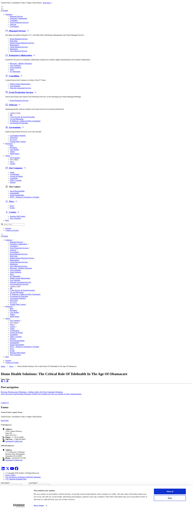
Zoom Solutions (15, 67)
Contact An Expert (12, 230)
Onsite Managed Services (19, 47)
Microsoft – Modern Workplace (21, 63)
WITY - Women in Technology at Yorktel (24, 197)
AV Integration (15, 71)
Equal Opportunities (17, 195)
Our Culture (14, 322)
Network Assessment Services (20, 88)
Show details (39, 506)
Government (14, 26)
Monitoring (14, 49)
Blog (11, 146)
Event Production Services (19, 22)
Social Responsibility (17, 191)
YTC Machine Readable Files (15, 479)
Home (3, 366)
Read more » (47, 3)
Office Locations (16, 180)
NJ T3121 (13, 139)
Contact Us (5, 403)
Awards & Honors (16, 176)
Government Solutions (18, 135)
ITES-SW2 (14, 137)
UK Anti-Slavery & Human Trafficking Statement (23, 477)
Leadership (14, 178)
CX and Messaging (16, 119)
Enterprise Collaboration (18, 18)
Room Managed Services (19, 39)
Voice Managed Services (18, 51)
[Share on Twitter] (5, 381)
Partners (13, 182)
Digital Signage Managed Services (22, 43)
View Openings (15, 218)
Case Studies (14, 150)
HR (11, 115)
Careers (12, 164)
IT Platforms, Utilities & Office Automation (25, 121)
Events (12, 208)
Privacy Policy (10, 475)
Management (14, 45)
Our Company (15, 158)
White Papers (14, 154)
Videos (12, 152)
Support (8, 228)
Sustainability (14, 193)
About (7, 156)
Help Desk (13, 41)
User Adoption (15, 86)
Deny (170, 498)
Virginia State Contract (18, 141)
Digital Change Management (20, 84)
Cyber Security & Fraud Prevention (22, 117)
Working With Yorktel (17, 216)
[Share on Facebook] (2, 381)
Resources (9, 143)
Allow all (170, 491)
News (12, 162)
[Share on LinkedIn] (7, 381)
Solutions (8, 14)
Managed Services (16, 16)
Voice (12, 69)
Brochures (13, 148)
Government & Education (19, 123)
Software (13, 24)
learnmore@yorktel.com (13, 441)
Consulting (14, 20)
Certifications (14, 174)
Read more (5, 420)
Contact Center (15, 113)
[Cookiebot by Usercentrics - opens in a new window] (19, 505)
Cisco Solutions (15, 65)
